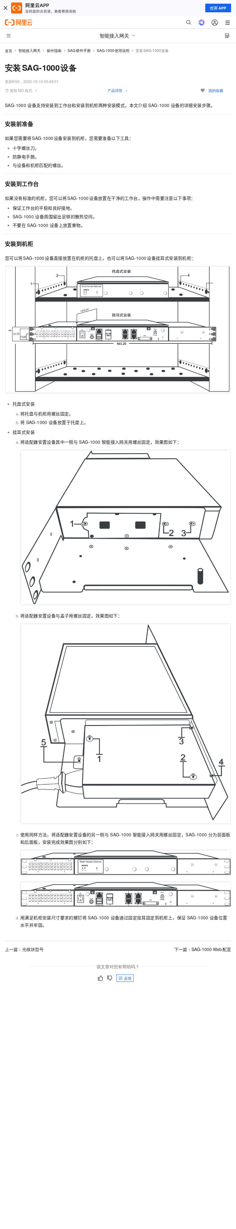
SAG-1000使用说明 (113, 50)
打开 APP (218, 8)
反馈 (128, 978)
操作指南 (54, 50)
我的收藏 (215, 90)
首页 (8, 50)
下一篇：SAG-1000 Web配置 (202, 949)
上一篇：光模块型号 (24, 949)
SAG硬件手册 (79, 50)
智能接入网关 (29, 50)
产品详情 (115, 90)
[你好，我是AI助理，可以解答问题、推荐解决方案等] (201, 22)
